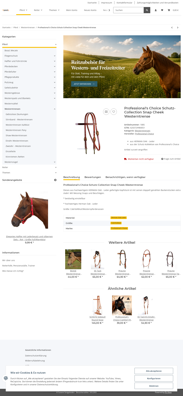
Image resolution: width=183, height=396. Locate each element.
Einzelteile (11, 151)
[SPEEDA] (5, 10)
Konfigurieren (154, 378)
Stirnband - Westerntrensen (19, 119)
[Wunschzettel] (162, 10)
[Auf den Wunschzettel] (114, 112)
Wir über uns (8, 260)
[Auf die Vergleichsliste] (106, 112)
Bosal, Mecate (11, 50)
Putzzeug (9, 82)
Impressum (106, 2)
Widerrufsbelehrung (35, 360)
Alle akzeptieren (154, 371)
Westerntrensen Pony (16, 130)
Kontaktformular (124, 2)
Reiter (5, 167)
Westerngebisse (12, 93)
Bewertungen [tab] (92, 177)
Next (176, 266)
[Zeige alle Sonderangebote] (55, 180)
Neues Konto (90, 10)
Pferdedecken (11, 66)
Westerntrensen (142, 130)
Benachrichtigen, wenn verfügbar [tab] (126, 177)
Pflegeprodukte (12, 77)
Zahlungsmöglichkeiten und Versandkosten (157, 2)
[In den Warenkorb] (65, 104)
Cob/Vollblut (116, 223)
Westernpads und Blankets (17, 98)
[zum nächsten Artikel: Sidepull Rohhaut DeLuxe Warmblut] (178, 27)
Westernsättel (11, 103)
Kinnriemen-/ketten (15, 156)
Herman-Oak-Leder (118, 218)
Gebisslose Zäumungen (17, 114)
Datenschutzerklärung (35, 355)
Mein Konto (71, 10)
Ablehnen (154, 386)
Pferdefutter (10, 71)
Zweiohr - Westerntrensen (18, 146)
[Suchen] (147, 10)
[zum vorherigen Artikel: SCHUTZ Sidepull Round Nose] (172, 27)
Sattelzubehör (11, 87)
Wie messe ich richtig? (13, 271)
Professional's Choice (119, 228)
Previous (68, 266)
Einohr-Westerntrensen (17, 140)
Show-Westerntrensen (16, 135)
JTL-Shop (168, 392)
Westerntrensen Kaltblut (17, 124)
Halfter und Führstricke (16, 61)
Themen (6, 172)
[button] (156, 10)
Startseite (92, 2)
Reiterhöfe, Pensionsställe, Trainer (18, 265)
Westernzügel (11, 162)
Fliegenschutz (11, 55)
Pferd (5, 44)
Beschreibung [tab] (71, 177)
